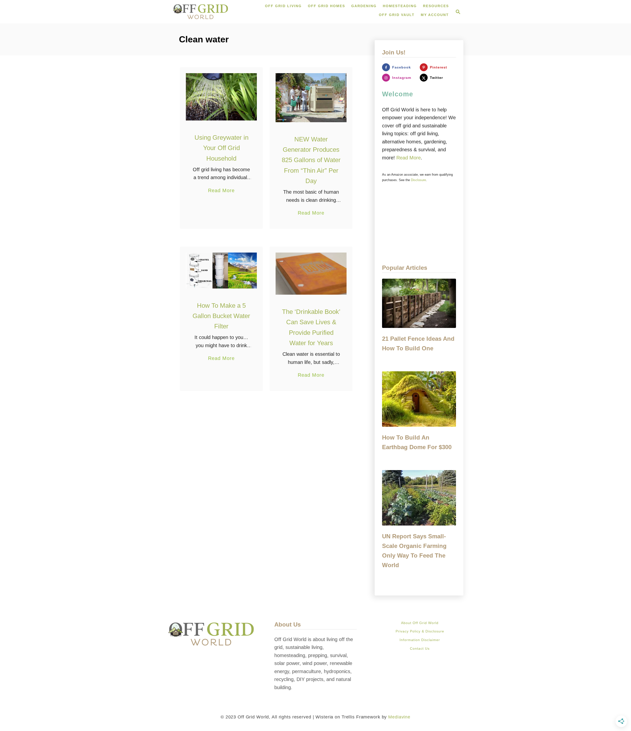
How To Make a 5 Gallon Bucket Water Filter (221, 316)
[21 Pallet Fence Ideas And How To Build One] (419, 303)
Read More (221, 191)
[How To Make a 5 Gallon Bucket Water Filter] (221, 271)
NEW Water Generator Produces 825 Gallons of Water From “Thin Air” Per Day (311, 160)
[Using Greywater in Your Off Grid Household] (221, 96)
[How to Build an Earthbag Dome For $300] (419, 399)
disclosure (418, 180)
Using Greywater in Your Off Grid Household (221, 148)
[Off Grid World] (200, 11)
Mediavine (399, 716)
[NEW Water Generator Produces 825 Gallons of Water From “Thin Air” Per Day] (311, 97)
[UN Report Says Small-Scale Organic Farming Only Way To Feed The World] (419, 498)
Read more (408, 157)
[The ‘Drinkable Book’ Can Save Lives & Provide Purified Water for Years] (311, 274)
